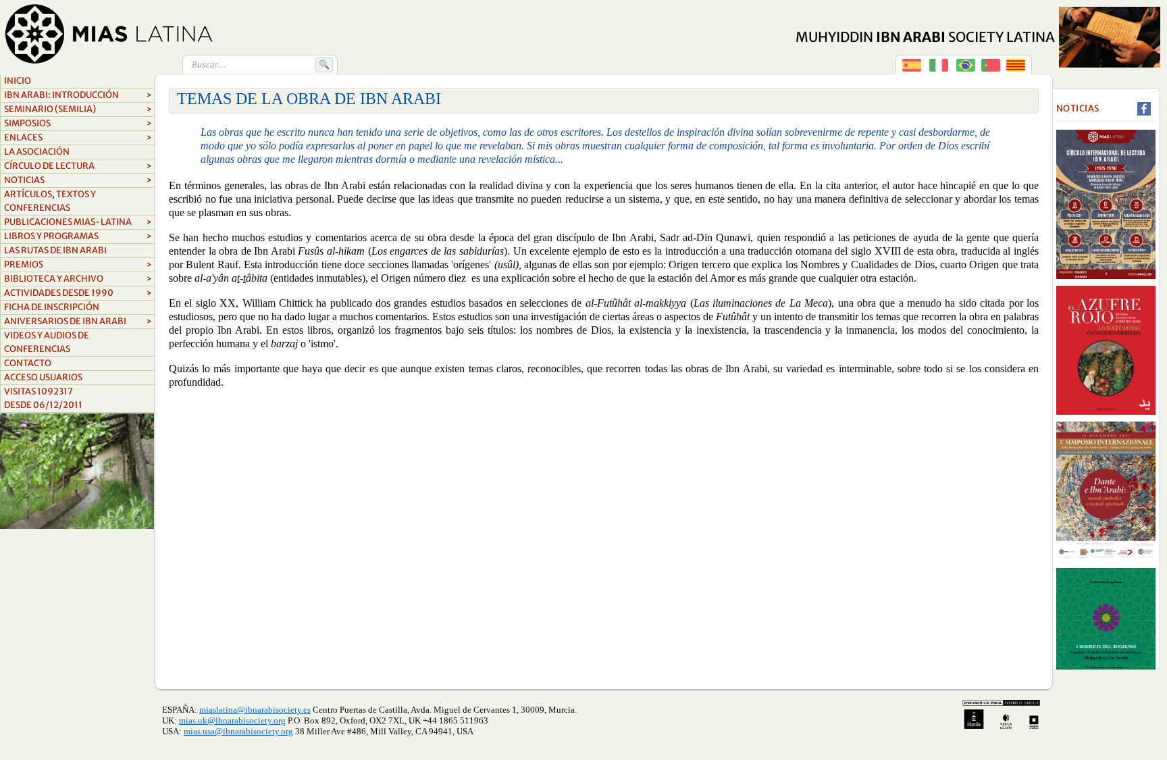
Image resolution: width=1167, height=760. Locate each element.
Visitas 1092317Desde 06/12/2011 (43, 398)
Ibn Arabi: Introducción (78, 95)
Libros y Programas (78, 236)
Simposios (78, 123)
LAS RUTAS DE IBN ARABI (55, 250)
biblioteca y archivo (78, 278)
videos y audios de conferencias (46, 342)
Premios (78, 264)
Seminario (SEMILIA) (78, 109)
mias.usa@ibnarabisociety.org (238, 731)
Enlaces (78, 137)
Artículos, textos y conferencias (50, 200)
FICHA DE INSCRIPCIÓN (51, 307)
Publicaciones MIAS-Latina (78, 222)
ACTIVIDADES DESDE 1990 (78, 293)
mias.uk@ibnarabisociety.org (232, 720)
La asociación (37, 151)
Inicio (17, 80)
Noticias (78, 180)
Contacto (27, 363)
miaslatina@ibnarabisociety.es (255, 710)
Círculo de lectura (78, 166)
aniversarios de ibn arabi (78, 321)
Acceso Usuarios (43, 377)
